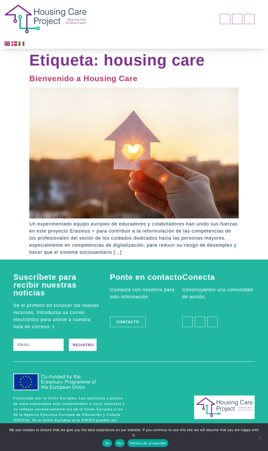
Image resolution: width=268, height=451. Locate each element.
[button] (192, 17)
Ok (107, 443)
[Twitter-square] (249, 19)
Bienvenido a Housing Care (83, 78)
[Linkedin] (225, 19)
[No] (259, 436)
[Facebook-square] (237, 19)
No (119, 443)
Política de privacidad (148, 443)
